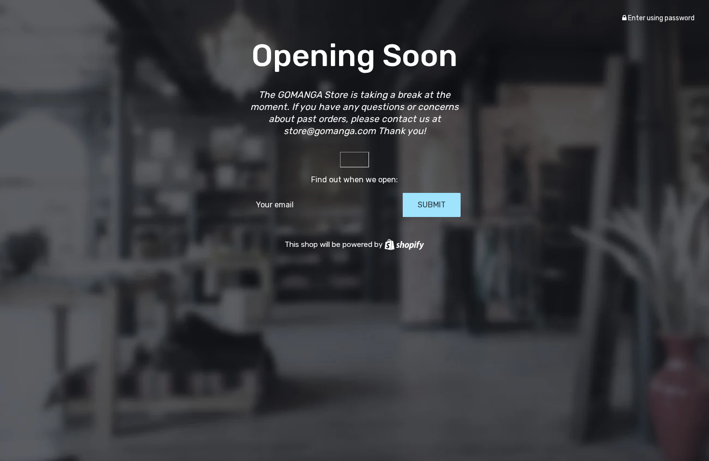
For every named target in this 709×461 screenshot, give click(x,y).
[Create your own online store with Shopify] (404, 244)
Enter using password (661, 18)
